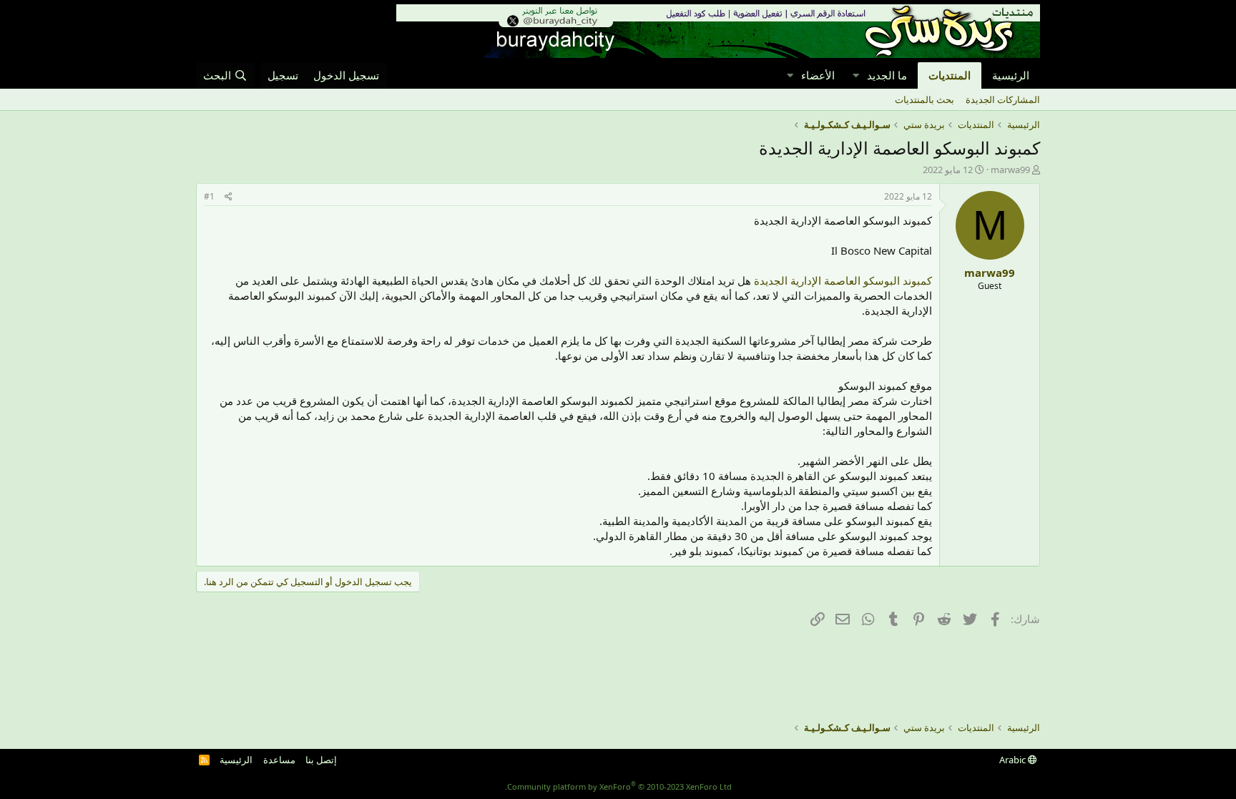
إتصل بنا (321, 759)
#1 (209, 196)
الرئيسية (1010, 75)
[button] (855, 75)
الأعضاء (818, 75)
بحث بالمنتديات (924, 99)
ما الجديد (887, 75)
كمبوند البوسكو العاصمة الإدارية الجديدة (843, 280)
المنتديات (949, 75)
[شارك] (228, 197)
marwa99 (1010, 169)
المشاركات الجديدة (1003, 99)
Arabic (1013, 759)
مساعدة (279, 759)
